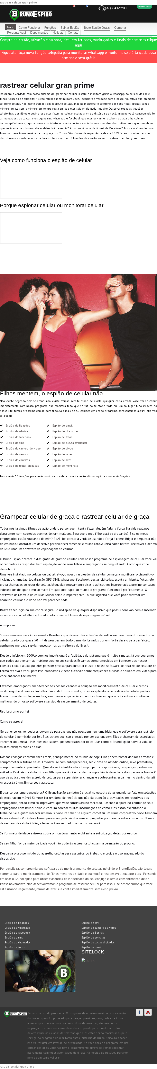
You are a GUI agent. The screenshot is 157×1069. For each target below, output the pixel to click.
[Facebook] (139, 1012)
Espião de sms (15, 443)
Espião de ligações (18, 425)
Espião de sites (62, 460)
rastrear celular (88, 884)
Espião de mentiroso (65, 466)
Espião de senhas (17, 454)
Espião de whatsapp (18, 431)
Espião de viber (62, 454)
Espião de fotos (62, 437)
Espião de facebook (18, 437)
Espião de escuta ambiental (70, 443)
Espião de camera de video (23, 448)
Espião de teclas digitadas (22, 466)
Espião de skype (63, 448)
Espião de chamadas (65, 431)
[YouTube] (148, 1012)
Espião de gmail (63, 425)
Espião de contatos (18, 460)
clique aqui (94, 476)
